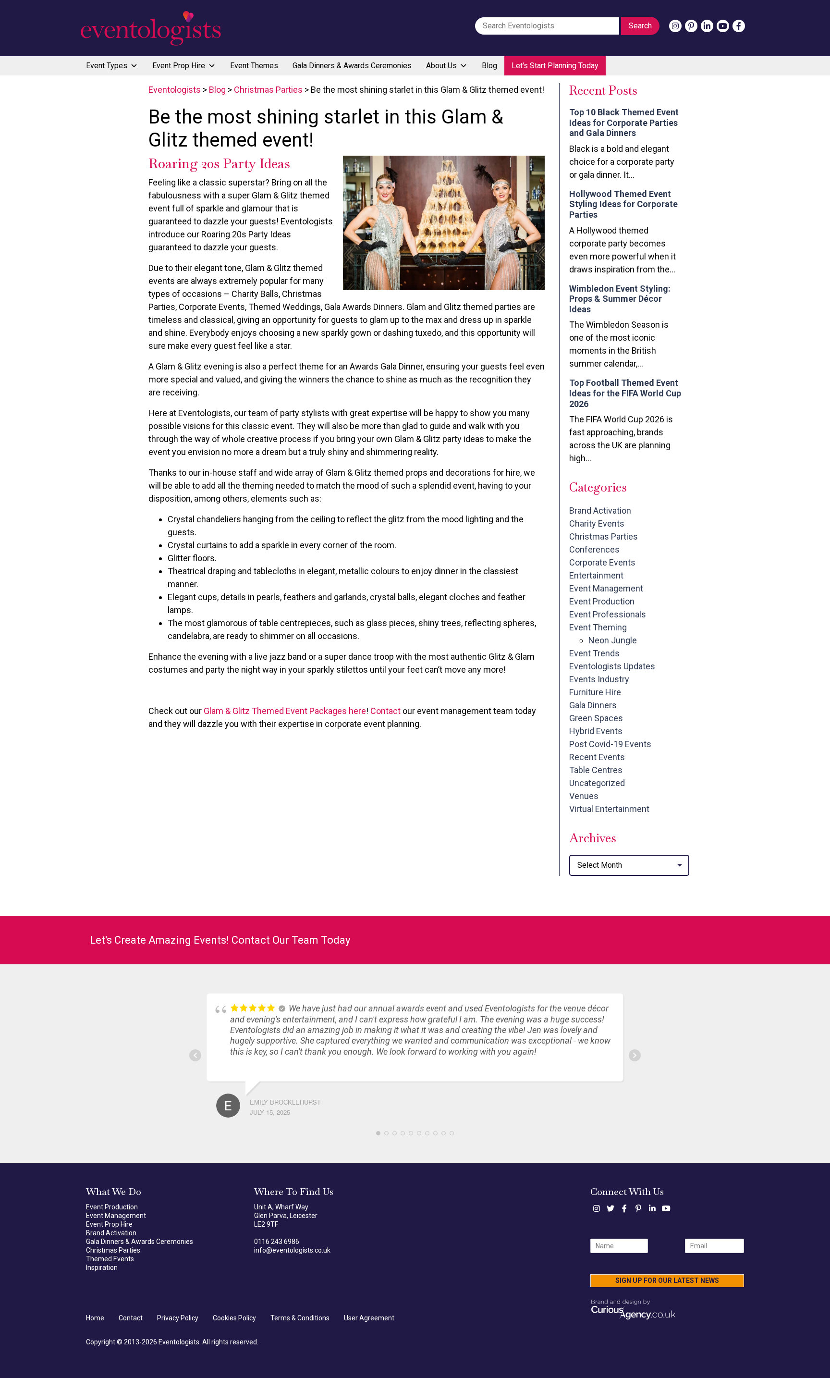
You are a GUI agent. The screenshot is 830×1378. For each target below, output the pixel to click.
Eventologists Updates (612, 666)
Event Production (602, 601)
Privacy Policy (177, 1318)
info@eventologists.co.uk (292, 1250)
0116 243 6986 (276, 1241)
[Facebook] (738, 26)
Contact (385, 711)
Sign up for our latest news (667, 1280)
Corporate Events (602, 562)
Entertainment (596, 575)
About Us (441, 65)
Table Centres (595, 770)
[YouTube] (723, 26)
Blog (489, 65)
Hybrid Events (595, 731)
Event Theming (598, 627)
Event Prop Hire (178, 65)
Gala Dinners (593, 705)
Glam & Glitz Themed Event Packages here (285, 711)
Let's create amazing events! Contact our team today (220, 940)
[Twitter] (610, 1208)
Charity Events (596, 523)
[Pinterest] (691, 26)
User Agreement (369, 1318)
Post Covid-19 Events (610, 744)
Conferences (594, 549)
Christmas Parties (603, 536)
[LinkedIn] (707, 26)
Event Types (106, 65)
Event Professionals (607, 614)
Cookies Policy (234, 1318)
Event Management (606, 588)
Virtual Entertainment (609, 809)
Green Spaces (596, 718)
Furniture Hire (595, 692)
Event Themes (254, 65)
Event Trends (594, 653)
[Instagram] (675, 26)
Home (95, 1318)
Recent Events (597, 757)
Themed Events (110, 1259)
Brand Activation (600, 510)
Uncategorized (597, 783)
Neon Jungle (612, 640)
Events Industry (599, 679)
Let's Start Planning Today (555, 65)
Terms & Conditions (300, 1318)
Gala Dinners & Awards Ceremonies (352, 65)
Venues (583, 796)
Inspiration (102, 1267)
